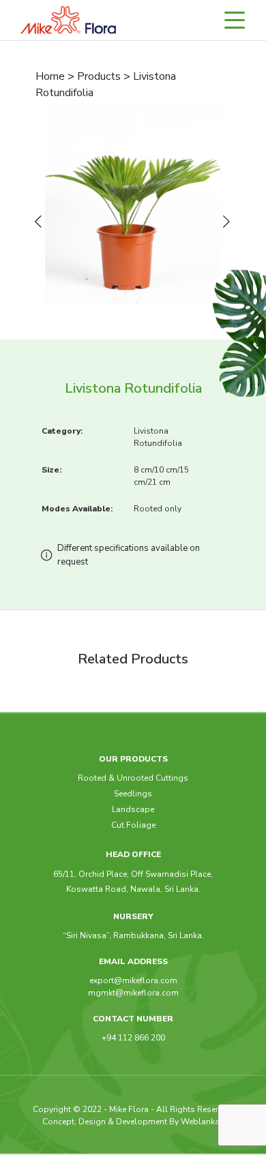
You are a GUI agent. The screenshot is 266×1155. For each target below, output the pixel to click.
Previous (41, 222)
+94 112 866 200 (133, 1037)
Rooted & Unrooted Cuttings (133, 777)
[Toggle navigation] (241, 20)
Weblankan (202, 1121)
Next (229, 222)
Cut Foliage (133, 825)
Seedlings (133, 793)
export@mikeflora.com (133, 980)
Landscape (133, 809)
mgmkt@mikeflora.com (133, 992)
